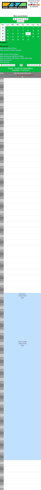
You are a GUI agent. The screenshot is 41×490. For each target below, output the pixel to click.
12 (38, 30)
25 (33, 36)
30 (23, 39)
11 (33, 30)
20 (2, 33)
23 (23, 36)
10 (28, 30)
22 (18, 36)
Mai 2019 (20, 19)
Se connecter (34, 6)
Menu (20, 16)
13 (8, 33)
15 (18, 33)
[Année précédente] (14, 19)
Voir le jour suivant (33, 65)
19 (2, 30)
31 (28, 39)
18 (2, 27)
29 (18, 39)
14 (13, 33)
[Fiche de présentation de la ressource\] (22, 77)
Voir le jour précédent (8, 65)
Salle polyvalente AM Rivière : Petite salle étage (16, 58)
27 (8, 39)
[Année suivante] (27, 19)
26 (38, 36)
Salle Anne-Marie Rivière (8, 48)
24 (28, 36)
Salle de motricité (6, 60)
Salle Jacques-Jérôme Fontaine (10, 50)
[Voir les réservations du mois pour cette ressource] (16, 19)
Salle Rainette (4, 62)
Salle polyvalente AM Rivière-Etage (12, 56)
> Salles (2, 44)
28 (13, 39)
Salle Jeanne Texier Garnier (9, 54)
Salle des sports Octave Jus (22, 73)
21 (2, 36)
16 (23, 33)
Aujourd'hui (20, 21)
